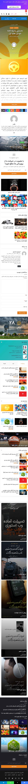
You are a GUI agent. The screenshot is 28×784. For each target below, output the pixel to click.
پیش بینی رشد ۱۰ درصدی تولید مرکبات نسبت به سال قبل (21, 240)
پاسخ (19, 266)
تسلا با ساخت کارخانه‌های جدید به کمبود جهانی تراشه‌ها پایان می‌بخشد (10, 392)
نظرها (4, 363)
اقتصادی (12, 25)
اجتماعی (22, 142)
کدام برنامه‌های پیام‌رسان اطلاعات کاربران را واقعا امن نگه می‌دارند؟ (21, 414)
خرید (6, 775)
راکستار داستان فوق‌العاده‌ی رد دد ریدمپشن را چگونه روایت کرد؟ (11, 380)
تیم (16, 775)
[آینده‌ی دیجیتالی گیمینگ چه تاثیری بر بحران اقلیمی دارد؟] (14, 732)
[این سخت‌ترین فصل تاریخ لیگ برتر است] (5, 722)
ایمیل (25, 301)
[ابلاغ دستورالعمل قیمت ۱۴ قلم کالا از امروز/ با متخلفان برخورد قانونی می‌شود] (21, 222)
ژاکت (15, 48)
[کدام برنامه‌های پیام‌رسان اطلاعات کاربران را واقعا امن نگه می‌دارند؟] (21, 407)
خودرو (12, 28)
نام (26, 295)
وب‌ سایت (25, 306)
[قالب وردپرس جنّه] (14, 14)
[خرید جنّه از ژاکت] (14, 18)
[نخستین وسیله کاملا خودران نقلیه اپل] (7, 407)
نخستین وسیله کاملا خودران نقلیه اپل (11, 484)
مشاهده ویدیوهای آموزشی (14, 7)
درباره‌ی (19, 775)
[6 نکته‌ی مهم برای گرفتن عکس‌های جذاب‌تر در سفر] (5, 727)
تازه (13, 363)
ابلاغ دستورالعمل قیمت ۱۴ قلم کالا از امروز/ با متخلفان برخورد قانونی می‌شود (21, 228)
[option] (14, 143)
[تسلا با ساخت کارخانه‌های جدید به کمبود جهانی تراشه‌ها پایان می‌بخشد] (23, 394)
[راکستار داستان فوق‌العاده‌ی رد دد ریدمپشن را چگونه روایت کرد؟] (14, 727)
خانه (16, 25)
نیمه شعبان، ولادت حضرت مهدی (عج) (10, 386)
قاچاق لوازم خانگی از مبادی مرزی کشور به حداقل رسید (8, 227)
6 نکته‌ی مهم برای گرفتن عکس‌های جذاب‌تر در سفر (9, 368)
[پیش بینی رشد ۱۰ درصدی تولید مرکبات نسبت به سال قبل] (21, 235)
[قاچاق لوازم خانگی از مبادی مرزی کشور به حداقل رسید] (7, 222)
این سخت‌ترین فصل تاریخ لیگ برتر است (17, 11)
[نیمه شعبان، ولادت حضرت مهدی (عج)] (23, 388)
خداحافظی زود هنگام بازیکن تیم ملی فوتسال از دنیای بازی (11, 374)
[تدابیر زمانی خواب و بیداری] (21, 421)
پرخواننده (23, 363)
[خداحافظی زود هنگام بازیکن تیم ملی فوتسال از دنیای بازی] (23, 375)
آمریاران (6, 772)
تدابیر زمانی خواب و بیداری (22, 426)
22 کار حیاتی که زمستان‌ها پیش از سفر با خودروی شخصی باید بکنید (14, 147)
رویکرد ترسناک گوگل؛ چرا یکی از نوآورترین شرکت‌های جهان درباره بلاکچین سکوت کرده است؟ (9, 492)
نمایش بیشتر (14, 104)
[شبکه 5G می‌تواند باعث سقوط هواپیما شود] (23, 722)
